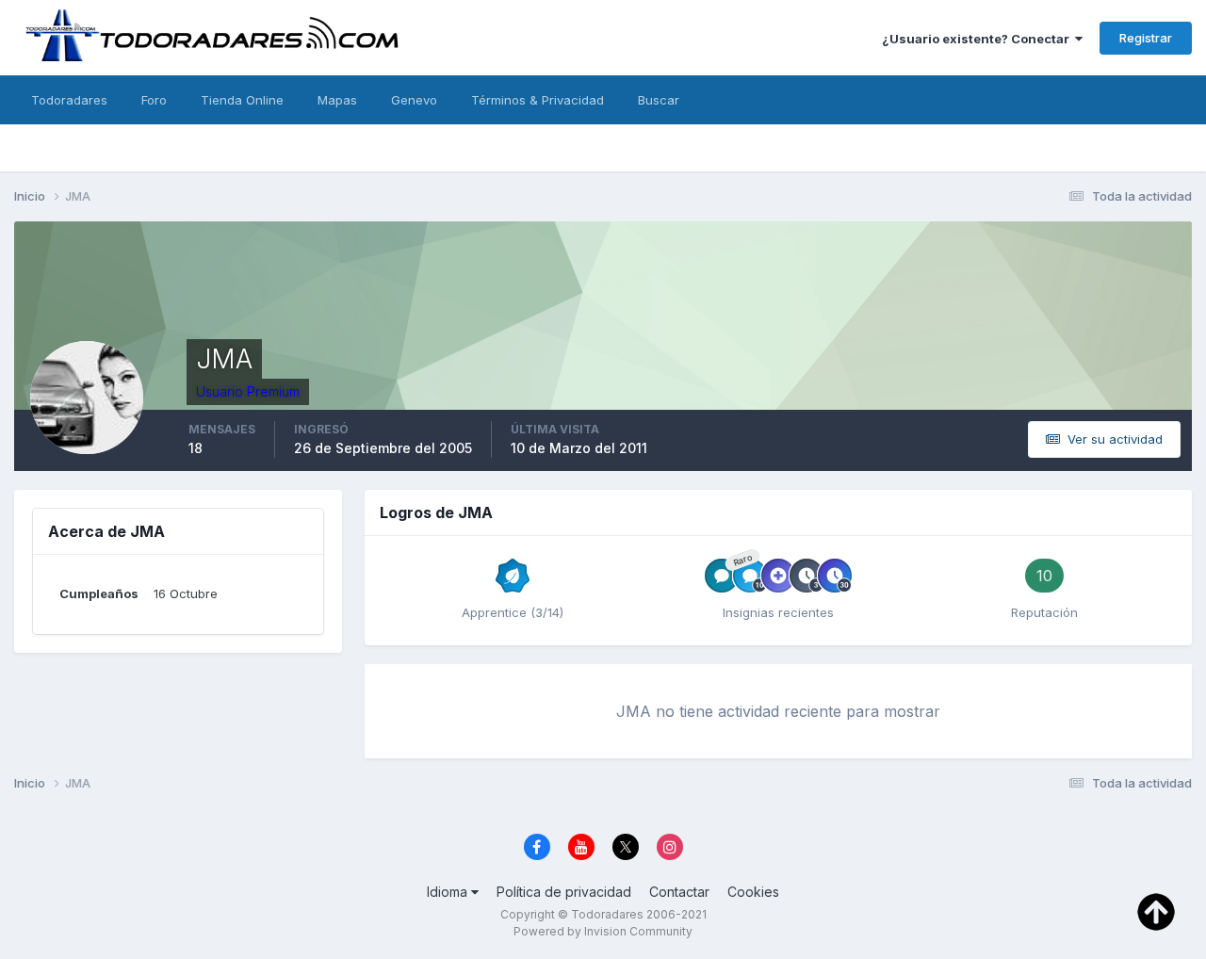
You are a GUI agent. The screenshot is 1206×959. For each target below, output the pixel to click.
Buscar (658, 99)
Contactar (679, 892)
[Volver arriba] (1156, 910)
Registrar (1145, 37)
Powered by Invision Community (603, 931)
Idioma (449, 892)
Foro (154, 99)
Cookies (753, 892)
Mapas (337, 99)
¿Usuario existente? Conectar (978, 38)
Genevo (414, 99)
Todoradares (69, 99)
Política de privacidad (564, 892)
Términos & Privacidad (537, 99)
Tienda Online (242, 99)
